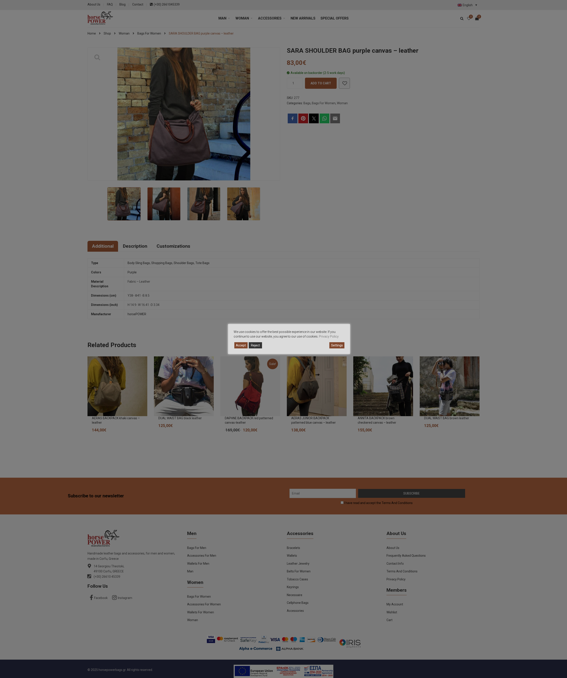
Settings (337, 345)
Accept (241, 345)
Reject (255, 345)
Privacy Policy (329, 336)
